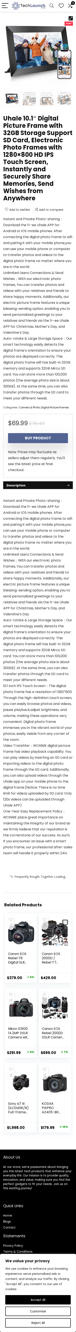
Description (16, 485)
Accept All (38, 1300)
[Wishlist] (61, 6)
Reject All (38, 1323)
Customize (38, 1311)
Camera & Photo (29, 407)
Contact (9, 1227)
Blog (6, 1221)
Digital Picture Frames (55, 407)
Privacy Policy (13, 1245)
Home (7, 1215)
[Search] (52, 6)
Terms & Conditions (18, 1251)
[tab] (38, 485)
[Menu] (5, 6)
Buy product (38, 438)
